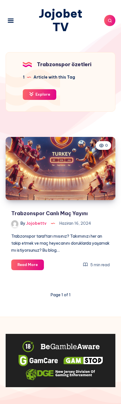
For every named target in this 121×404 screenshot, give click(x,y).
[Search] (109, 20)
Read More (30, 266)
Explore (42, 94)
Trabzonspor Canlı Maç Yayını (49, 213)
